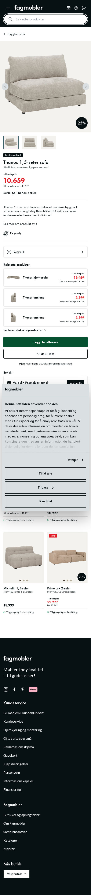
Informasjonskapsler (18, 781)
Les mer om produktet (19, 224)
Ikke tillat (45, 501)
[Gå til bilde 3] (27, 580)
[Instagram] (5, 689)
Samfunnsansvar (15, 832)
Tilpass (43, 487)
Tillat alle (45, 473)
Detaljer (72, 460)
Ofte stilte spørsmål (17, 738)
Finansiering (12, 789)
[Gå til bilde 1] (20, 580)
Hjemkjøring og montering (22, 730)
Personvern (11, 772)
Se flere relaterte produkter (23, 330)
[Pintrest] (22, 689)
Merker (9, 849)
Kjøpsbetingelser (15, 764)
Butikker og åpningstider (21, 815)
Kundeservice (13, 721)
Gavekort (10, 755)
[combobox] (45, 19)
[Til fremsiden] (39, 8)
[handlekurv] (76, 8)
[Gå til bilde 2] (24, 580)
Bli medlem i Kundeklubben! (23, 713)
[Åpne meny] (8, 8)
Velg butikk (76, 383)
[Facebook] (14, 689)
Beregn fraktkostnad (60, 363)
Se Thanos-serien (24, 192)
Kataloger (10, 840)
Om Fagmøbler (14, 823)
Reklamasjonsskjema (18, 747)
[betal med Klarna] (33, 689)
